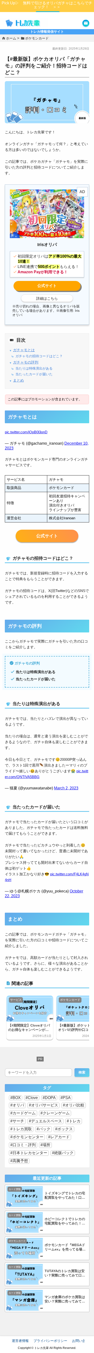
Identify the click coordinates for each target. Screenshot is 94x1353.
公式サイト (47, 535)
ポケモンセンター (28, 1137)
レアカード (60, 1137)
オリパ (18, 1105)
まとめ (18, 380)
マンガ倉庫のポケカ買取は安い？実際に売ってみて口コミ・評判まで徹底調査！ (65, 1299)
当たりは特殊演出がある (34, 368)
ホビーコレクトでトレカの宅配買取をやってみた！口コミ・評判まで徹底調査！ (65, 1221)
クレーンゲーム (56, 1113)
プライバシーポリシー (50, 1341)
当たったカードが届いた (34, 374)
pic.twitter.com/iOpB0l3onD (26, 432)
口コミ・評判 (24, 1145)
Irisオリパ (47, 286)
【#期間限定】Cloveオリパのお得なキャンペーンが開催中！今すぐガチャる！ (29, 1027)
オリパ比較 (74, 1105)
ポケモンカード (70, 1000)
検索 (82, 1072)
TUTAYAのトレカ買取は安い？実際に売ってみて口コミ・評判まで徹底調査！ (65, 1273)
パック (44, 1129)
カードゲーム (24, 1113)
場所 (46, 1145)
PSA (67, 1098)
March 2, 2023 (66, 788)
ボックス (65, 1129)
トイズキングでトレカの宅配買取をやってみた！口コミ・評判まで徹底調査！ (65, 1195)
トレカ (75, 1121)
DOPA (50, 1098)
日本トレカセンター (30, 1153)
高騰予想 (20, 1161)
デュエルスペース (46, 1121)
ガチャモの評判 (25, 362)
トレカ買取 (22, 1129)
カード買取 (15, 1189)
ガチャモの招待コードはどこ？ (39, 356)
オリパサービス (44, 1105)
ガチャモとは (24, 350)
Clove (33, 1098)
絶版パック (64, 1153)
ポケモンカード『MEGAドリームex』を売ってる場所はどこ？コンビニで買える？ (65, 1247)
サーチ (18, 1121)
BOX (17, 1098)
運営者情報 (20, 1341)
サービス (16, 1000)
